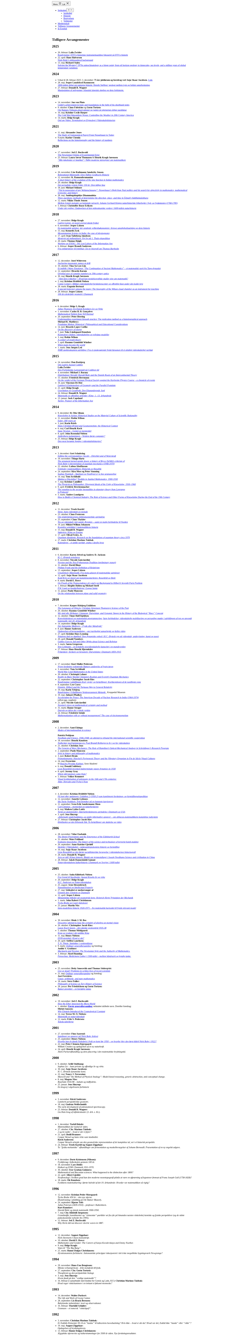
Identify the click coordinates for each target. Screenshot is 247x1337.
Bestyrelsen (68, 18)
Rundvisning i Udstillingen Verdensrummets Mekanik (82, 692)
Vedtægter (68, 21)
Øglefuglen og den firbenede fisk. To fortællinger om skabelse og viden (89, 822)
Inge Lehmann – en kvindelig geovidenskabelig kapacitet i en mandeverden (92, 646)
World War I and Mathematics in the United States (80, 672)
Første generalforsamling (80, 1006)
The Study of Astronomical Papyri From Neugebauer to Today (86, 135)
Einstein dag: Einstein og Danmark (74, 892)
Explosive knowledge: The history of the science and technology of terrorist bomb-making (98, 842)
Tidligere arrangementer (69, 26)
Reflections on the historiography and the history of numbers (85, 140)
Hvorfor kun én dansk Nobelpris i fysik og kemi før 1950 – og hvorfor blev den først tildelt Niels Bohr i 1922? (107, 1041)
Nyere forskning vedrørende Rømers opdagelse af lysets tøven (85, 666)
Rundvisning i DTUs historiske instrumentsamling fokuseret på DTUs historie (93, 55)
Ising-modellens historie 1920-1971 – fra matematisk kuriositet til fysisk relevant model (97, 908)
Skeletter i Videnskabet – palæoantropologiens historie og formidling (88, 847)
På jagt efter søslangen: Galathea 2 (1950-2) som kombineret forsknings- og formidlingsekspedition (103, 796)
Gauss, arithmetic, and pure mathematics (76, 978)
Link (150, 80)
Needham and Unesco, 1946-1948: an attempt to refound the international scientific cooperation (101, 738)
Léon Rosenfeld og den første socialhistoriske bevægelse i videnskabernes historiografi (97, 852)
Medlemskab (63, 23)
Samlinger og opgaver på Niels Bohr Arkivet (78, 1036)
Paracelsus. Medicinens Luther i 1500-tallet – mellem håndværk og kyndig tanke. (94, 956)
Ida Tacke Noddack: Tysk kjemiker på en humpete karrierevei (85, 801)
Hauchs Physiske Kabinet (71, 763)
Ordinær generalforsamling (78, 946)
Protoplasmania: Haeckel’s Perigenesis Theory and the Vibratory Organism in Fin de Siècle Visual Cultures (106, 758)
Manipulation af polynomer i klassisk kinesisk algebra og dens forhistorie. (91, 90)
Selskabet (62, 10)
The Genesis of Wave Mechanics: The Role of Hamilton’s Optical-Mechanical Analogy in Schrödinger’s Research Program (113, 748)
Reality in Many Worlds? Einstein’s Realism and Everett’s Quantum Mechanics (93, 677)
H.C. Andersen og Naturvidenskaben (74, 882)
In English (62, 28)
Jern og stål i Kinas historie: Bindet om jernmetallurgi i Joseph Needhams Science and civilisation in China (106, 857)
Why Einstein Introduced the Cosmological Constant (81, 1011)
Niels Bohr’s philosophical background (75, 60)
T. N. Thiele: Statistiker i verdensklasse (75, 943)
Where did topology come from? (72, 774)
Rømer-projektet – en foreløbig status (74, 989)
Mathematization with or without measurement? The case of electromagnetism (93, 715)
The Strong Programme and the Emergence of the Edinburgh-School (89, 836)
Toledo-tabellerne (66, 1021)
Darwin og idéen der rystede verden (74, 710)
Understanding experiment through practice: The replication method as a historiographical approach (102, 319)
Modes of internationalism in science (74, 730)
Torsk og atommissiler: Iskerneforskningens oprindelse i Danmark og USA (91, 812)
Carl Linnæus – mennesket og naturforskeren (78, 806)
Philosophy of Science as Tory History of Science (80, 984)
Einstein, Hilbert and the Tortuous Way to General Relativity (85, 687)
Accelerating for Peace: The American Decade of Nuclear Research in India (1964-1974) (98, 697)
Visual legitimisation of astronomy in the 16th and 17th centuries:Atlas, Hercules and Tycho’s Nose (87, 780)
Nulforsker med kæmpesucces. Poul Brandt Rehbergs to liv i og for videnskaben (94, 743)
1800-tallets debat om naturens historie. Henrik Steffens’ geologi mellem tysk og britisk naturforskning (104, 85)
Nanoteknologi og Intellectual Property (75, 887)
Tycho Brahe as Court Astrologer (73, 903)
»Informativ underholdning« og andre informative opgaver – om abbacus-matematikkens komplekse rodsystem (108, 817)
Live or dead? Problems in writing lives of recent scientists (84, 971)
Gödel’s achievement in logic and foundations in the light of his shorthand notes (93, 105)
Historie (67, 16)
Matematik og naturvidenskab (71, 1016)
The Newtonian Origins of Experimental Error (78, 155)
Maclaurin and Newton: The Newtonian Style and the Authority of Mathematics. (94, 951)
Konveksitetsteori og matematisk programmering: (80, 618)
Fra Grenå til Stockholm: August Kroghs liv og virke (81, 877)
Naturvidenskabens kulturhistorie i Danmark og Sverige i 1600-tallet (89, 862)
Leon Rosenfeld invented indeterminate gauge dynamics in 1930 (87, 769)
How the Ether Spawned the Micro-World (76, 1003)
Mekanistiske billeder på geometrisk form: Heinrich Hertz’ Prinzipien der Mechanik (95, 898)
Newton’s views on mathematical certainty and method (82, 705)
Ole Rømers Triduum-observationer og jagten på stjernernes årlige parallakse (92, 110)
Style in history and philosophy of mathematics (79, 753)
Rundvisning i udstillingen (99, 682)
